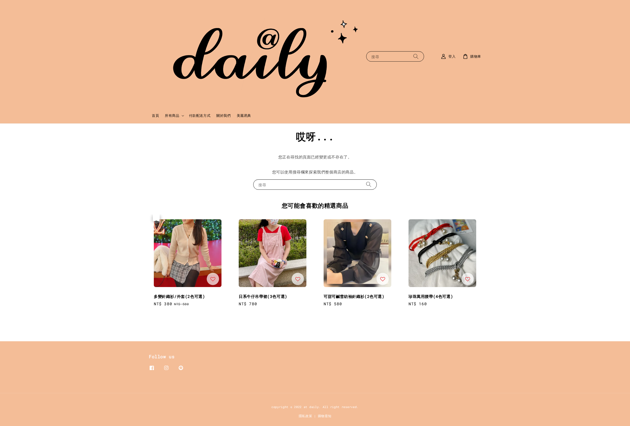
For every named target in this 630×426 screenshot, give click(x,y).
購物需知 (324, 416)
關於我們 (223, 115)
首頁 (155, 115)
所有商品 (172, 115)
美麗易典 (244, 115)
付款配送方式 (200, 115)
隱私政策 (305, 416)
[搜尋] (416, 56)
